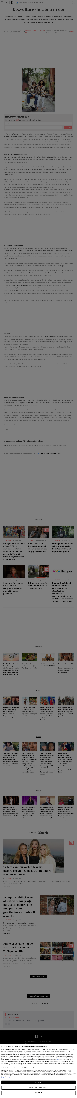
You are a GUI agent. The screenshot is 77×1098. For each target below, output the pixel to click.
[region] (38, 1071)
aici (58, 1059)
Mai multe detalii (33, 1052)
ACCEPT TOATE (38, 1082)
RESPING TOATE (38, 1092)
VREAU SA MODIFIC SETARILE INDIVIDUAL (38, 1087)
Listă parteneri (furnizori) (7, 1077)
